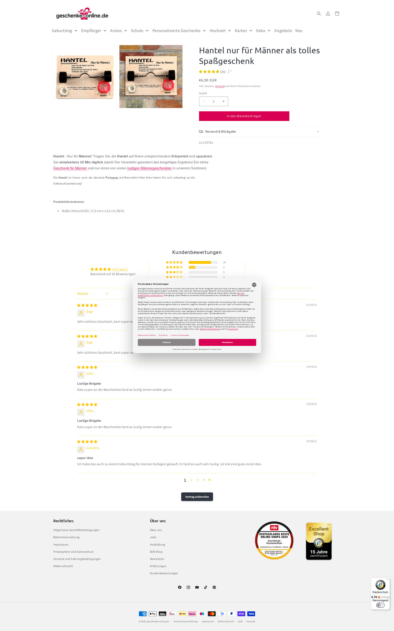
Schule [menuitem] (137, 30)
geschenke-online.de (158, 621)
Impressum (60, 544)
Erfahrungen (158, 566)
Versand (220, 86)
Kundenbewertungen (164, 573)
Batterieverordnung (66, 537)
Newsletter (157, 559)
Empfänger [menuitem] (91, 30)
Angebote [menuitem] (283, 30)
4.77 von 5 (119, 269)
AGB (240, 621)
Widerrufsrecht (63, 566)
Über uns (156, 530)
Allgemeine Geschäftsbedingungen (76, 530)
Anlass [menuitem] (116, 30)
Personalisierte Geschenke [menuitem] (176, 30)
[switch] (380, 605)
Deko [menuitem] (260, 30)
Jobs (153, 537)
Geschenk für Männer (70, 168)
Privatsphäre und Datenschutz (73, 552)
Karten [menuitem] (241, 30)
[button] (318, 13)
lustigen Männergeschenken (149, 168)
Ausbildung (157, 544)
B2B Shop (156, 552)
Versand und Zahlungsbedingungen (77, 559)
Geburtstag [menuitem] (62, 30)
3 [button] (198, 480)
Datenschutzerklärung (186, 621)
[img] (87, 305)
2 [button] (191, 480)
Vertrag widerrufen (197, 497)
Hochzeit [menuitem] (218, 30)
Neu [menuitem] (299, 30)
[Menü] (387, 580)
